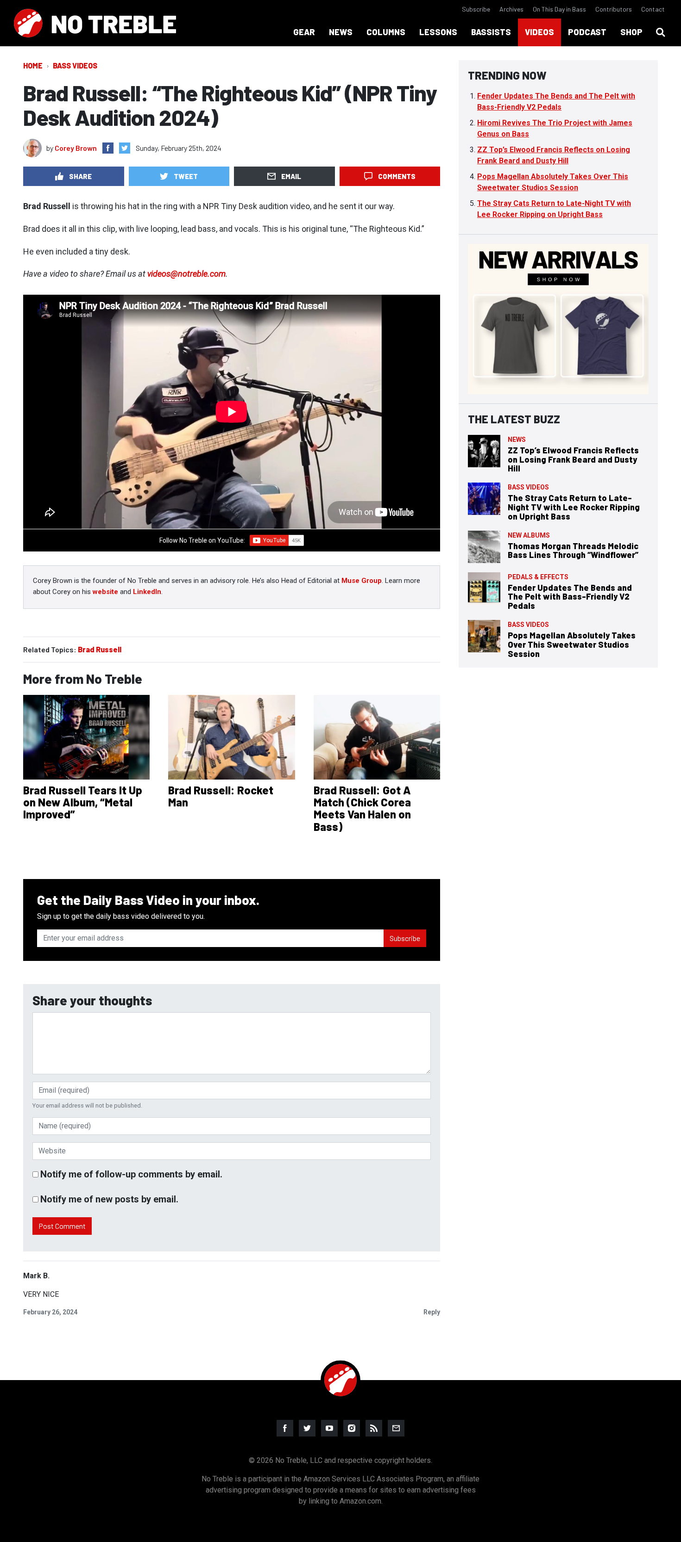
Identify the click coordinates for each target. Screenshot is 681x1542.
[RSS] (374, 1428)
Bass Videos (75, 65)
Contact (653, 9)
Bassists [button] (491, 32)
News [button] (341, 32)
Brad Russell (99, 649)
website (105, 592)
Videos (539, 32)
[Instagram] (351, 1428)
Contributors (613, 9)
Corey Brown (76, 147)
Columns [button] (385, 32)
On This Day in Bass (559, 9)
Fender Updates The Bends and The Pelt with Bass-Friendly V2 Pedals (570, 596)
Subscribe (476, 9)
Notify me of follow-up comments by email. (131, 1174)
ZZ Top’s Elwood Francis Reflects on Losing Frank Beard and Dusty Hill (573, 459)
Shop (631, 32)
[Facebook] (285, 1428)
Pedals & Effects (538, 577)
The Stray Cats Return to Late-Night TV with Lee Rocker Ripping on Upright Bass (574, 507)
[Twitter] (307, 1428)
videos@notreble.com (186, 274)
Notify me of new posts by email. (109, 1199)
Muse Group (361, 580)
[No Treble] (95, 23)
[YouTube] (329, 1428)
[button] (660, 32)
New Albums (529, 535)
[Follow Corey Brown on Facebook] (108, 148)
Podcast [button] (587, 32)
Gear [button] (304, 32)
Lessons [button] (438, 32)
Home (33, 65)
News (517, 439)
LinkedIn (147, 592)
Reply (431, 1312)
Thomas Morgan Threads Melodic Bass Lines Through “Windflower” (573, 550)
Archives (511, 9)
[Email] (396, 1428)
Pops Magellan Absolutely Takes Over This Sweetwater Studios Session (572, 644)
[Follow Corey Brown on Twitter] (124, 148)
